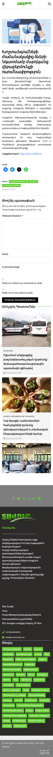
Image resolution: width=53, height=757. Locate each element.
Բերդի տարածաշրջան (25, 659)
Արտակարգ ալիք (24, 654)
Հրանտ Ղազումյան (11, 690)
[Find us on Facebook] (13, 499)
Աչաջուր (38, 649)
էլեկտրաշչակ (20, 726)
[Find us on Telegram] (39, 499)
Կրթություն (26, 679)
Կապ (4, 611)
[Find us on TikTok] (29, 499)
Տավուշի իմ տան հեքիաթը (14, 715)
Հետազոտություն (11, 185)
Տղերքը (6, 720)
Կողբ (16, 679)
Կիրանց (6, 679)
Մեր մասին (8, 606)
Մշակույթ (7, 700)
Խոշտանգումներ (18, 181)
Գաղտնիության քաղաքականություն (21, 615)
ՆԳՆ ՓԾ (18, 700)
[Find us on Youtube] (18, 499)
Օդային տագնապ (36, 720)
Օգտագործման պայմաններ (17, 619)
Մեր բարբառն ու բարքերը (14, 695)
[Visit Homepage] (26, 4)
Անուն (5, 254)
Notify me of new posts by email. (17, 293)
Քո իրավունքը (19, 720)
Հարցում (33, 181)
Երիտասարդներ (31, 669)
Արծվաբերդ (8, 654)
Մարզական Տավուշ (40, 690)
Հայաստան (39, 679)
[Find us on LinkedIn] (34, 499)
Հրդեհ (25, 690)
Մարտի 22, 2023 (8, 189)
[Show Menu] (3, 4)
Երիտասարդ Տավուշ (12, 669)
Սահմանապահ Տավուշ (13, 710)
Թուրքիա (21, 674)
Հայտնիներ (8, 685)
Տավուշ (29, 710)
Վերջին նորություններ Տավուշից (19, 416)
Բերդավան (8, 659)
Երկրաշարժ (8, 674)
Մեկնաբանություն (12, 215)
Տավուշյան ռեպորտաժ (39, 715)
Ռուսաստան (8, 705)
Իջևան (31, 674)
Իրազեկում (42, 674)
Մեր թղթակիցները (36, 695)
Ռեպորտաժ (8, 351)
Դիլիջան (42, 659)
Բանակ (38, 654)
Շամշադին (44, 700)
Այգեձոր (27, 649)
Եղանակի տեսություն (12, 664)
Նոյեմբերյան (31, 700)
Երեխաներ (29, 664)
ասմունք (7, 726)
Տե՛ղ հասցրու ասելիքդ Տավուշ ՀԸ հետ (21, 623)
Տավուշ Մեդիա (42, 710)
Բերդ (47, 654)
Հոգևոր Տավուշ (23, 685)
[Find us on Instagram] (24, 499)
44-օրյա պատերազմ (12, 649)
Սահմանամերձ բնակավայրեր (30, 705)
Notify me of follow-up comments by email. (22, 283)
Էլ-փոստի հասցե (10, 267)
